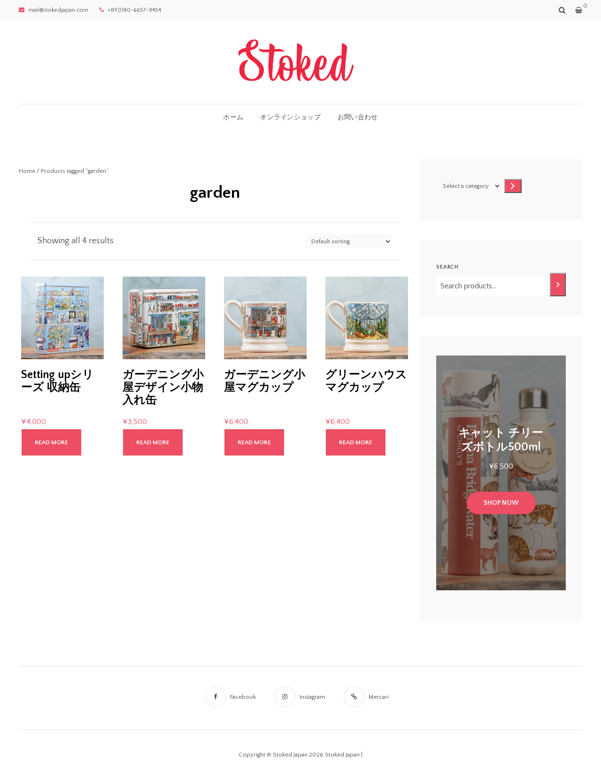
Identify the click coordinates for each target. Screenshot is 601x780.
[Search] (558, 284)
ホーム (233, 117)
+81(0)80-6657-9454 (133, 10)
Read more (51, 442)
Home (27, 171)
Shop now (501, 503)
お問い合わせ (358, 117)
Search (447, 267)
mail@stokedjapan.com (57, 10)
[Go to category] (513, 186)
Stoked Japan (342, 754)
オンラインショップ (290, 117)
